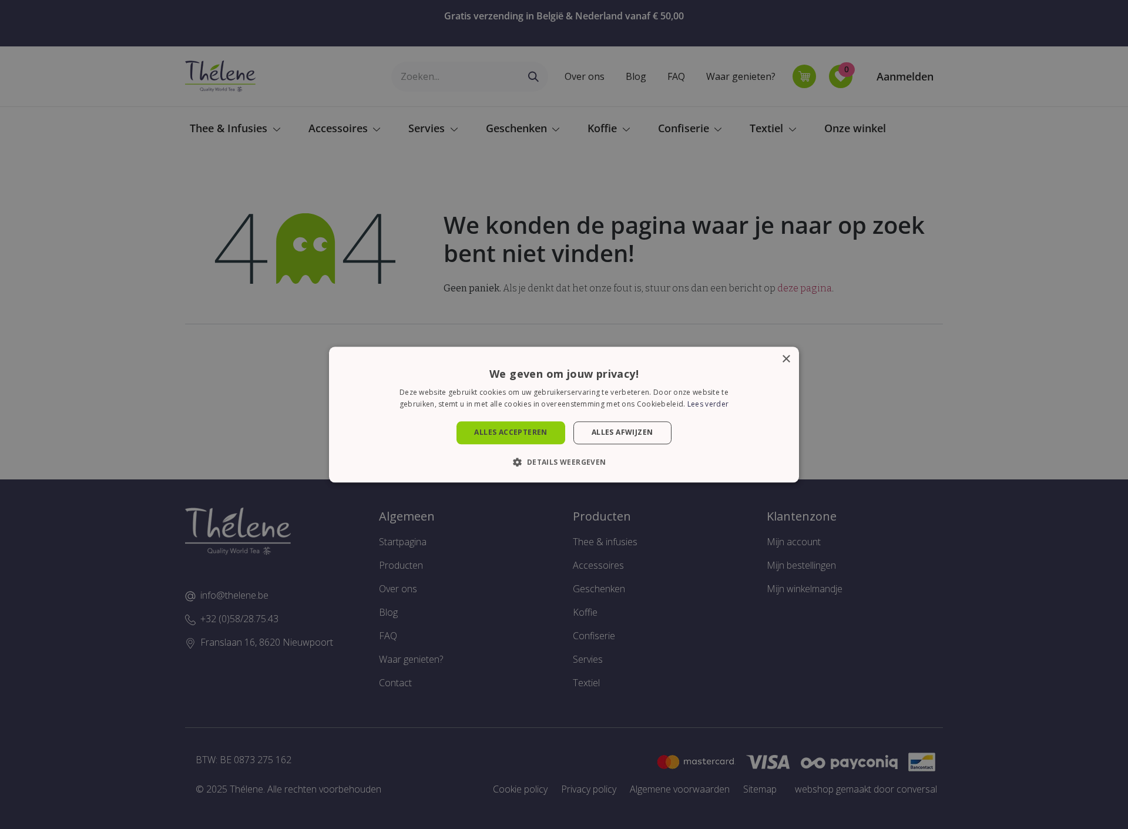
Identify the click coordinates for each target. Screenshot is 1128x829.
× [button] (785, 359)
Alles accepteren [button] (510, 433)
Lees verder (707, 404)
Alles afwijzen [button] (622, 433)
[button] (564, 462)
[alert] (564, 414)
